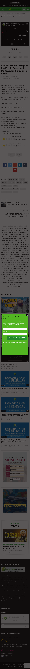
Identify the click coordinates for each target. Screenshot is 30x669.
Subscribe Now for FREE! (17, 338)
